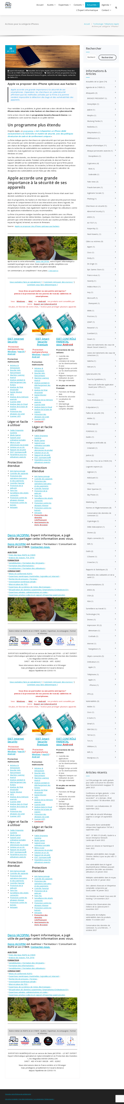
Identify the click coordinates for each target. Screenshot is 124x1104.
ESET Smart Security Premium (42, 341)
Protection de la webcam (16, 486)
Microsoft (91, 298)
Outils (88, 551)
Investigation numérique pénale (22, 581)
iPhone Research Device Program (33, 75)
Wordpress (91, 758)
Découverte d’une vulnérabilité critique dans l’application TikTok (99, 826)
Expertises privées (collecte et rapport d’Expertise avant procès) (37, 595)
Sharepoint (92, 303)
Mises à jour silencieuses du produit (19, 443)
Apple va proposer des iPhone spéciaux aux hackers (42, 84)
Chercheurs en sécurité (95, 206)
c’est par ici (53, 270)
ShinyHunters (92, 132)
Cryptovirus (91, 163)
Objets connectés (94, 538)
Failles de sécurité (93, 413)
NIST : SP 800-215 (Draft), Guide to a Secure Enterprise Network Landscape (101, 837)
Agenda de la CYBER (94, 87)
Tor (88, 741)
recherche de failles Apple (57, 75)
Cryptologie (91, 521)
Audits (50, 4)
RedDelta (91, 127)
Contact (105, 10)
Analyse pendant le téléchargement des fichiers (18, 382)
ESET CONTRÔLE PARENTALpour (66, 341)
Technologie (98, 24)
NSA (89, 601)
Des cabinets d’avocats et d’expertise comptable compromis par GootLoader (101, 888)
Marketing (90, 502)
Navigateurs (93, 649)
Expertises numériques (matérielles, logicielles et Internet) (34, 576)
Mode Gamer (15, 435)
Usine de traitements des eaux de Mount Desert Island (100, 346)
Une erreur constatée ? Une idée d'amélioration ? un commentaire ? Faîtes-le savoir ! (29, 1099)
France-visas (92, 275)
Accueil (39, 4)
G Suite (90, 718)
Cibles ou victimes (93, 241)
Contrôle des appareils (19, 473)
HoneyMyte (92, 104)
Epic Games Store (94, 269)
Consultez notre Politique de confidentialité (18, 1094)
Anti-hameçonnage (17, 471)
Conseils (78, 4)
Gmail (89, 723)
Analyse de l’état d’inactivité (16, 388)
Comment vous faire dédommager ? (42, 284)
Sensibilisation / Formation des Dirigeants (26, 563)
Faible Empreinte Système (16, 431)
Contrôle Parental (17, 483)
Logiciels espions (93, 466)
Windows (12, 351)
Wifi (88, 544)
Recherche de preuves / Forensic (23, 579)
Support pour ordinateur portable (18, 438)
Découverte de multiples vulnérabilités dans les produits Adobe (98, 917)
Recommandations (93, 584)
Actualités (92, 4)
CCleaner (90, 556)
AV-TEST (90, 223)
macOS (21, 351)
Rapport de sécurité (18, 450)
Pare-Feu (13, 490)
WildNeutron (92, 138)
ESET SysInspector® (18, 452)
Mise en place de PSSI (18, 584)
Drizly (89, 258)
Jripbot (89, 110)
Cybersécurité (55, 71)
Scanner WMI (15, 402)
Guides (88, 437)
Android (11, 354)
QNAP (89, 322)
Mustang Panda (93, 121)
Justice (88, 455)
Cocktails (92, 636)
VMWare (90, 746)
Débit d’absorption (94, 527)
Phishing (90, 199)
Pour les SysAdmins (95, 379)
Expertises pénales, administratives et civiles (28, 592)
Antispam (14, 507)
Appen (89, 247)
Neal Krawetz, (93, 234)
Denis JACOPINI (42, 261)
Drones (90, 532)
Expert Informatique (16, 71)
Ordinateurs (92, 662)
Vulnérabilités (91, 701)
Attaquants (90, 93)
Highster (90, 472)
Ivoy (89, 292)
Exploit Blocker (16, 392)
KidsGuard (91, 478)
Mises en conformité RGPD (20, 573)
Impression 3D (93, 625)
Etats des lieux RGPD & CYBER (22, 555)
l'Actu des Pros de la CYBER (97, 461)
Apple (116, 24)
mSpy (89, 483)
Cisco (89, 252)
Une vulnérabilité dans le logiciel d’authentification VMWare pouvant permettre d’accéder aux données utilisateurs (100, 868)
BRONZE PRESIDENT (95, 98)
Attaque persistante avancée (98, 151)
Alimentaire (92, 630)
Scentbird (91, 333)
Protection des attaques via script (17, 412)
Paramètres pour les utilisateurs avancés (18, 455)
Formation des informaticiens (21, 565)
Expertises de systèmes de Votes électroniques (29, 587)
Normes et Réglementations (97, 508)
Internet (90, 643)
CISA (89, 595)
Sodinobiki (92, 174)
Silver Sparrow (93, 489)
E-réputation (91, 407)
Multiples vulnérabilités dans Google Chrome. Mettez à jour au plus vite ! (100, 855)
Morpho (90, 115)
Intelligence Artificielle (94, 443)
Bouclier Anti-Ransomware (15, 371)
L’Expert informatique (87, 10)
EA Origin (91, 264)
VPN (89, 694)
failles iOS (50, 73)
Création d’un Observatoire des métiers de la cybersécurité (98, 905)
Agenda (105, 4)
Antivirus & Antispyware (15, 366)
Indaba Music (92, 286)
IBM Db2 (90, 729)
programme (28, 131)
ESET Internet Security (16, 340)
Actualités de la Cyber (36, 71)
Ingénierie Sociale (94, 193)
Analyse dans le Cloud (19, 404)
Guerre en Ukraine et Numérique (99, 846)
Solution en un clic (17, 447)
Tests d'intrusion (36, 73)
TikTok (90, 735)
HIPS (12, 394)
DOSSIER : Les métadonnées (97, 806)
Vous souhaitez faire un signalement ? (26, 282)
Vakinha (90, 361)
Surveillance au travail (94, 608)
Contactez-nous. (40, 547)
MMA (89, 310)
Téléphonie (109, 24)
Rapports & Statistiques (95, 569)
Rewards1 (91, 328)
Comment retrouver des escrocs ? (59, 282)
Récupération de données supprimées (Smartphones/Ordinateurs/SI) (38, 589)
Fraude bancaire (93, 187)
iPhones (64, 71)
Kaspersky (91, 228)
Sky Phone (91, 495)
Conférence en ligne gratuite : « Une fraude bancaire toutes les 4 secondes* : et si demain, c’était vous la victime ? (100, 797)
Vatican (90, 367)
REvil (90, 169)
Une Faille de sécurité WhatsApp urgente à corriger (99, 815)
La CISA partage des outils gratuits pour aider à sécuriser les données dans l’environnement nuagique (100, 782)
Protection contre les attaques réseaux (18, 499)
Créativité (91, 448)
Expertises (64, 4)
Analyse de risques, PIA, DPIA (21, 557)
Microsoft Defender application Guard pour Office (101, 385)
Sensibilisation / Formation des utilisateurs (27, 568)
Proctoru (90, 316)
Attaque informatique (94, 145)
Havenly (90, 281)
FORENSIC (90, 431)
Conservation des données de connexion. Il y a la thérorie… (98, 926)
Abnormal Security (94, 211)
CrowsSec (91, 562)
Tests (89, 394)
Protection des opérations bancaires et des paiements (18, 478)
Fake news (91, 182)
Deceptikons (93, 156)
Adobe (89, 418)
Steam (89, 339)
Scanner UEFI (15, 416)
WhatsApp (91, 424)
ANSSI (89, 217)
